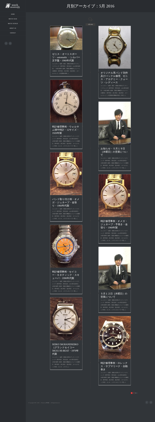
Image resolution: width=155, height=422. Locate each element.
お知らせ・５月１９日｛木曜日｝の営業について (114, 151)
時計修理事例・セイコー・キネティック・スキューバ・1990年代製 (65, 274)
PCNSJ (47, 402)
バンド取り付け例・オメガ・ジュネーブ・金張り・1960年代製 (65, 202)
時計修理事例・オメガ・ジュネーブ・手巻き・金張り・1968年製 (114, 224)
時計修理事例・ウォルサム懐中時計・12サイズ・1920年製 (65, 129)
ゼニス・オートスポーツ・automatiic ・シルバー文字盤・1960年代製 (66, 57)
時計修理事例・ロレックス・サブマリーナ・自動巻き (114, 366)
